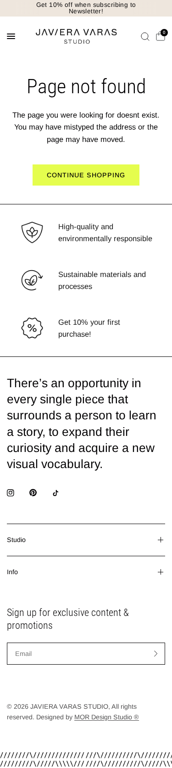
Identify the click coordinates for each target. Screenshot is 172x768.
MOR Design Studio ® (106, 717)
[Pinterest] (39, 492)
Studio (16, 539)
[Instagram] (17, 493)
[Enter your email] (156, 654)
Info (12, 572)
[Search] (145, 36)
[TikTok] (62, 493)
